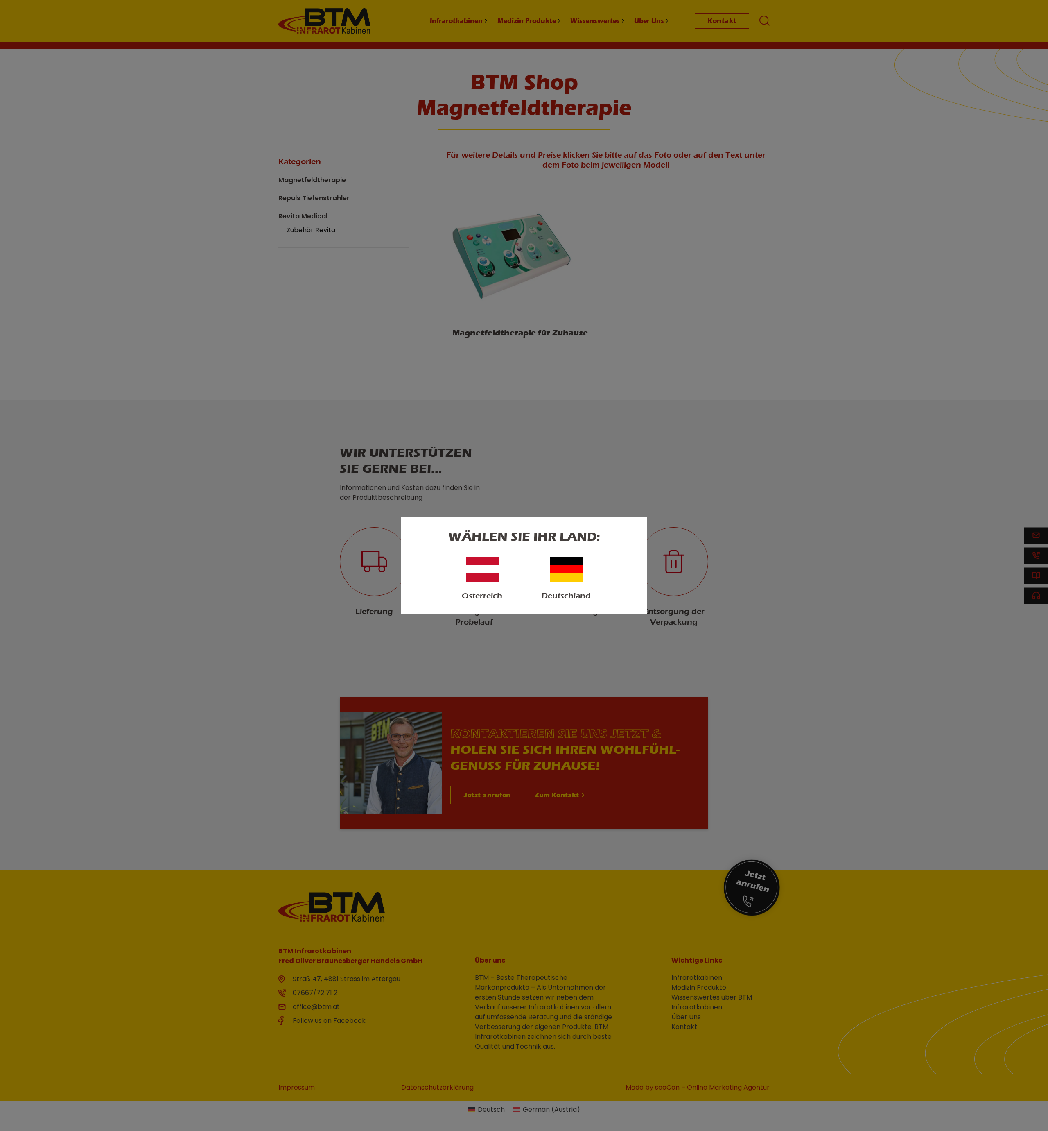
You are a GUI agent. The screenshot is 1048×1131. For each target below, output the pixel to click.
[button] (18, 1113)
